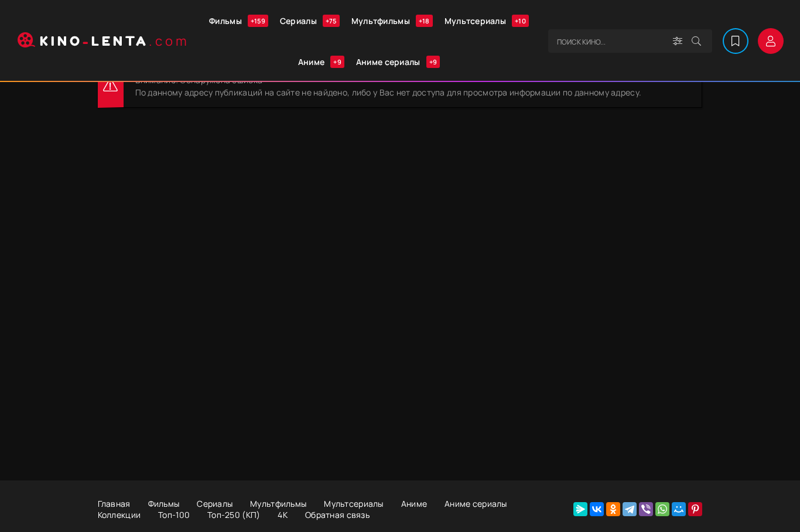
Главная (114, 503)
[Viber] (646, 509)
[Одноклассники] (613, 509)
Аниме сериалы (396, 61)
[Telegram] (630, 509)
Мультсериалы (485, 20)
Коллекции (119, 514)
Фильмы (237, 20)
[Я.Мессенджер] (580, 509)
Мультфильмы (390, 20)
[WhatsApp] (662, 509)
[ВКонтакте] (597, 509)
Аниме (319, 61)
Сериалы (308, 20)
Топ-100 (174, 514)
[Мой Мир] (679, 509)
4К (283, 514)
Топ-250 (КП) (233, 514)
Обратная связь (337, 514)
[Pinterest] (695, 509)
